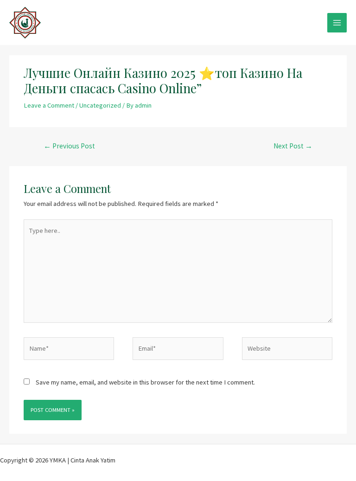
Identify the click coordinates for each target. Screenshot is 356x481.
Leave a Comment (49, 105)
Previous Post (69, 145)
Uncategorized (100, 105)
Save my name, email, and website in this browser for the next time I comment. (145, 382)
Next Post (292, 145)
